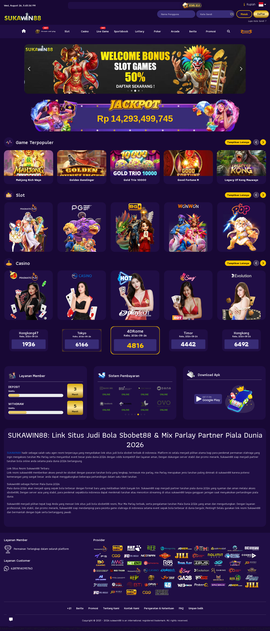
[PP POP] (241, 227)
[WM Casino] (82, 295)
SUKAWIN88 (14, 453)
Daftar (261, 14)
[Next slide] (263, 142)
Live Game (103, 31)
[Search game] (228, 31)
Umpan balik (196, 608)
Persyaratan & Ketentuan (159, 608)
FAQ (181, 608)
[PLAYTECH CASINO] (135, 295)
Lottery (139, 31)
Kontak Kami (131, 608)
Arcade (175, 31)
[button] (241, 69)
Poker (157, 31)
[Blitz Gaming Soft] (135, 227)
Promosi (211, 31)
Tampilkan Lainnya (238, 142)
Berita (192, 31)
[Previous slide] (256, 142)
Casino (85, 31)
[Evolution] (241, 295)
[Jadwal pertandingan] (192, 6)
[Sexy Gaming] (188, 295)
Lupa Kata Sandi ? (257, 21)
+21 (69, 608)
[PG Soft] (82, 227)
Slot (67, 31)
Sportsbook (121, 31)
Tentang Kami (111, 608)
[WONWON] (188, 227)
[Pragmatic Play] (28, 227)
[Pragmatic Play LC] (28, 295)
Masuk (244, 14)
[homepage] (24, 31)
